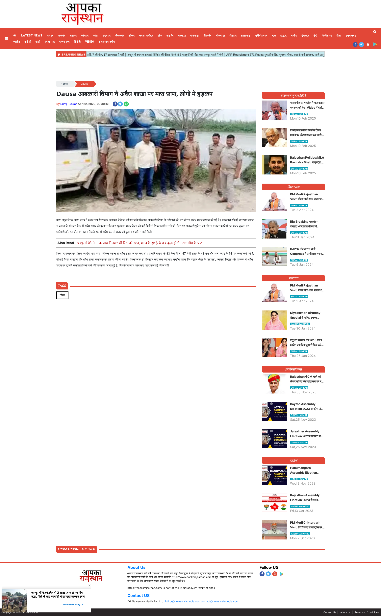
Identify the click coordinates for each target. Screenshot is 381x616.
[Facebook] (355, 44)
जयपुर (50, 35)
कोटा (95, 35)
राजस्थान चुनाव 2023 (293, 96)
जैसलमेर (119, 35)
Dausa (84, 83)
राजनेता (293, 278)
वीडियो (293, 461)
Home (15, 36)
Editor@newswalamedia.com (182, 601)
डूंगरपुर (305, 35)
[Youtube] (367, 44)
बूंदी (315, 35)
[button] (7, 38)
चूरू (274, 35)
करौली (27, 41)
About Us (136, 567)
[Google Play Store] (375, 44)
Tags (62, 286)
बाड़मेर (170, 35)
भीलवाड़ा (220, 35)
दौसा (339, 35)
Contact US (138, 595)
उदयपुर (107, 35)
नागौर (294, 35)
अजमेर (61, 35)
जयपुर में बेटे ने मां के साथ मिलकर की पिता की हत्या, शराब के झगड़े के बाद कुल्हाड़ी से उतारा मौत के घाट (139, 243)
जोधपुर (85, 35)
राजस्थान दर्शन (107, 41)
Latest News (31, 35)
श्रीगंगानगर (261, 35)
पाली (38, 41)
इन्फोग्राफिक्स (293, 369)
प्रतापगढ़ (50, 41)
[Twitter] (361, 44)
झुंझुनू (283, 35)
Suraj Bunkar (68, 103)
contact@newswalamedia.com (219, 601)
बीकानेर (208, 35)
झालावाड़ (246, 35)
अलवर (73, 35)
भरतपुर (182, 35)
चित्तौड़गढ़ (327, 35)
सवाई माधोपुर (146, 35)
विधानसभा (293, 187)
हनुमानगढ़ (351, 35)
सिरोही (77, 41)
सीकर (132, 35)
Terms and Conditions (367, 612)
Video (89, 41)
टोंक (160, 35)
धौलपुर (233, 35)
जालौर (16, 41)
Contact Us (329, 612)
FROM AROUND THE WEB (76, 549)
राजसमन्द (64, 41)
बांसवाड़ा (194, 35)
